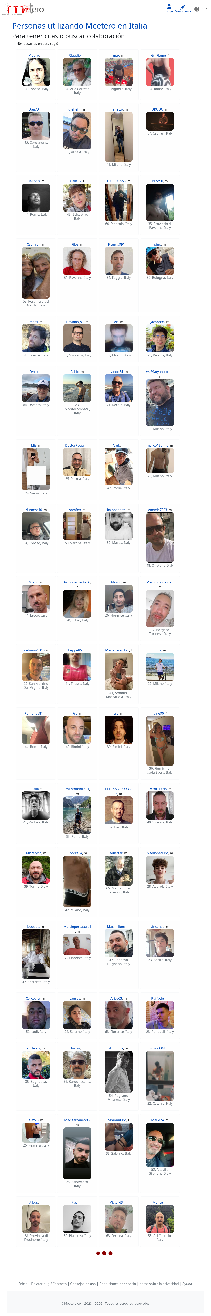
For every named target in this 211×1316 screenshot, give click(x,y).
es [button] (202, 8)
